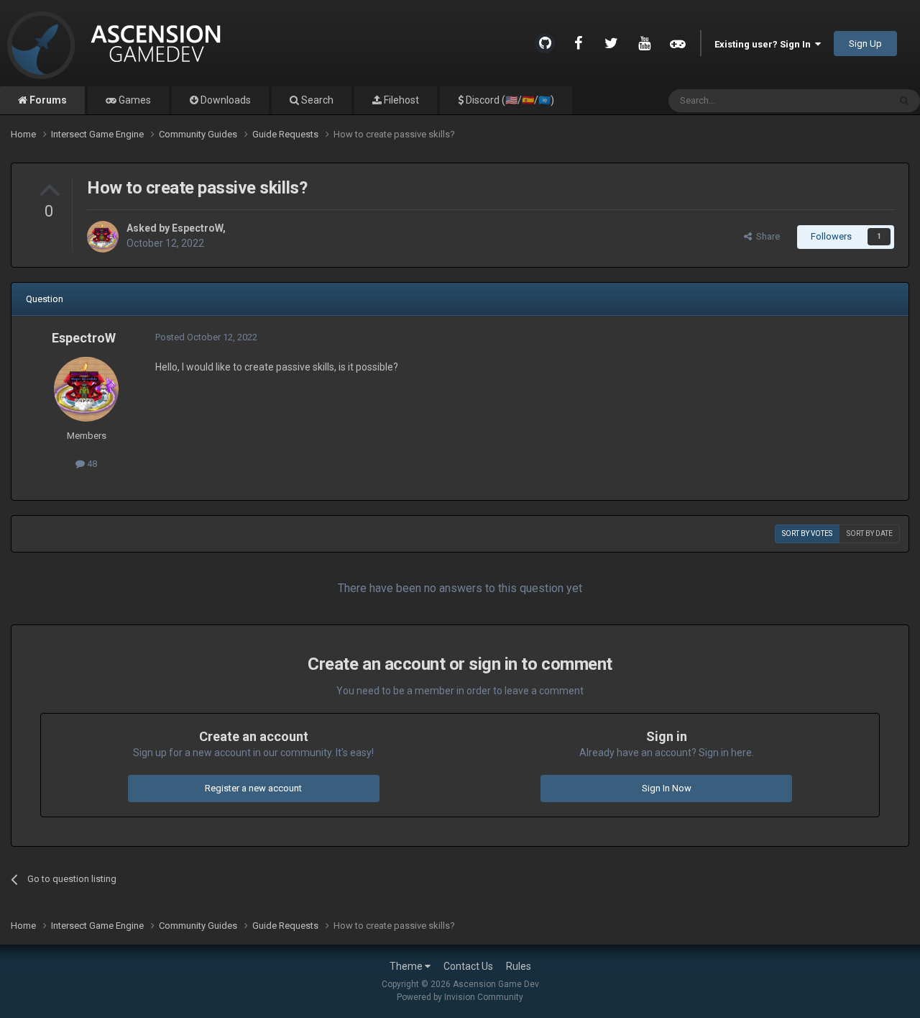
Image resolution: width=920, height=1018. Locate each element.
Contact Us (468, 966)
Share (766, 236)
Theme (407, 966)
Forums (47, 100)
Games (133, 100)
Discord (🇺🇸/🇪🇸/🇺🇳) (509, 100)
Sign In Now (666, 788)
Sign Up (865, 43)
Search (316, 100)
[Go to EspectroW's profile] (103, 237)
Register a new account (253, 788)
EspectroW (197, 228)
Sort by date (870, 533)
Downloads (224, 100)
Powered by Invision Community (460, 997)
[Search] (904, 100)
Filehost (400, 100)
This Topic (849, 101)
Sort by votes (807, 533)
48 (91, 463)
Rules (518, 966)
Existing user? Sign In (764, 44)
